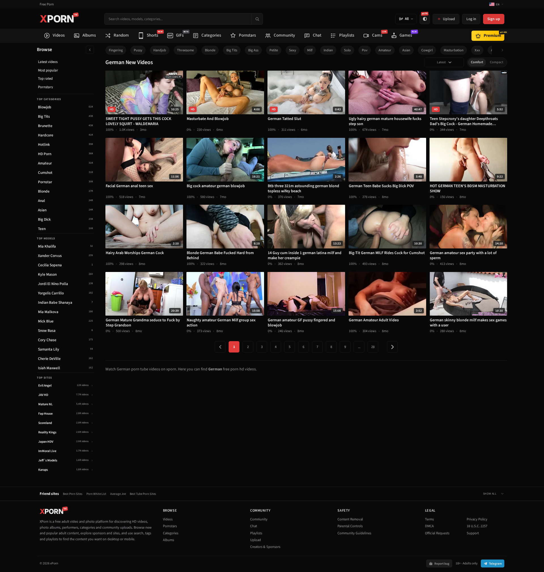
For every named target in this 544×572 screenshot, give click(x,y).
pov (364, 50)
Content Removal (350, 519)
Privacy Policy (477, 519)
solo (347, 50)
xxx (477, 50)
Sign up (493, 19)
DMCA (429, 526)
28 (373, 346)
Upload (255, 540)
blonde (210, 50)
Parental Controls (350, 526)
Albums (168, 540)
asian (406, 50)
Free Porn (47, 4)
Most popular (48, 70)
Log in (471, 19)
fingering (116, 50)
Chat (253, 526)
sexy (292, 50)
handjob (159, 50)
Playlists (256, 533)
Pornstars (45, 87)
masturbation (454, 50)
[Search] (257, 18)
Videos (168, 519)
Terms (429, 519)
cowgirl (427, 50)
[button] (503, 50)
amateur (385, 50)
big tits (231, 50)
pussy (138, 50)
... (359, 346)
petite (273, 50)
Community (258, 519)
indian (328, 50)
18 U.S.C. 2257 (477, 526)
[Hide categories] (90, 50)
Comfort (477, 62)
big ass (253, 50)
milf (310, 50)
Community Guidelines (354, 533)
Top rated (45, 78)
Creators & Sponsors (265, 546)
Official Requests (437, 533)
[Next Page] (392, 347)
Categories (170, 533)
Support (473, 533)
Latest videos (48, 61)
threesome (185, 50)
